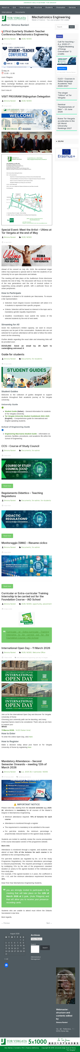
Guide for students (12, 354)
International (7, 12)
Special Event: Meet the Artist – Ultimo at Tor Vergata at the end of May (26, 231)
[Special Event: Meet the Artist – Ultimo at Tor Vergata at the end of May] (26, 246)
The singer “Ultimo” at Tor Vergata (65, 95)
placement (47, 604)
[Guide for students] (26, 368)
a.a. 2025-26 (26, 772)
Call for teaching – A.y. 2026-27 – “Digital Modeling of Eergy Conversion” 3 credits (66, 48)
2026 (23, 39)
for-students (37, 359)
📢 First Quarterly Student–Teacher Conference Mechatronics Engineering (24, 33)
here (31, 737)
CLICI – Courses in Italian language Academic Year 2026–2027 (66, 82)
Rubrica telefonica (32, 1048)
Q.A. (14, 7)
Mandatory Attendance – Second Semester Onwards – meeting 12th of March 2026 (24, 764)
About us (5, 7)
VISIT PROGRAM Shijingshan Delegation (25, 96)
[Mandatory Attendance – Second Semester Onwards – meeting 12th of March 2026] (26, 781)
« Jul (6, 959)
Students (49, 7)
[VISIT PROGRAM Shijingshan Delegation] (26, 110)
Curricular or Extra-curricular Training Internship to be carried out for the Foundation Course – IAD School (24, 596)
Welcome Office (39, 652)
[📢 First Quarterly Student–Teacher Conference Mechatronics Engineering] (26, 48)
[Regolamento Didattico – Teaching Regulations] (26, 510)
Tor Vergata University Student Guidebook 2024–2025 (27, 416)
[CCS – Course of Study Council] (26, 460)
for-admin (36, 450)
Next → (49, 923)
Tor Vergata (44, 657)
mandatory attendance (24, 777)
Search (33, 944)
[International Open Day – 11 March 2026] (26, 662)
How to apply (25, 7)
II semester (37, 772)
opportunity (37, 604)
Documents (20, 12)
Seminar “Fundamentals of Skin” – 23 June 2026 (66, 108)
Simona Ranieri (10, 39)
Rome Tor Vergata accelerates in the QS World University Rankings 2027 (66, 123)
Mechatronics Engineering (51, 17)
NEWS (29, 39)
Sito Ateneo (8, 1048)
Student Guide (11, 411)
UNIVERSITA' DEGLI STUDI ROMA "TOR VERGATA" (40, 3)
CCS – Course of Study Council (20, 446)
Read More (62, 68)
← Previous (5, 923)
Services (72, 7)
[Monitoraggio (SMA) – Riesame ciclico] (26, 557)
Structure (38, 7)
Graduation (60, 7)
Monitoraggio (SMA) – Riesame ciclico (24, 542)
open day (38, 657)
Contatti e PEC (19, 1048)
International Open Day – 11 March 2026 (25, 648)
